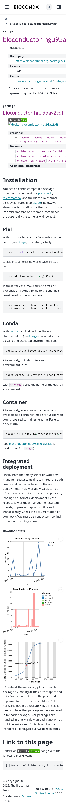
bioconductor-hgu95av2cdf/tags (30, 444)
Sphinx (26, 796)
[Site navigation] (7, 7)
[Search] (49, 7)
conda (48, 193)
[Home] (6, 19)
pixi (40, 193)
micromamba (12, 198)
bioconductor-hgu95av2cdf (35, 81)
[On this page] (59, 7)
